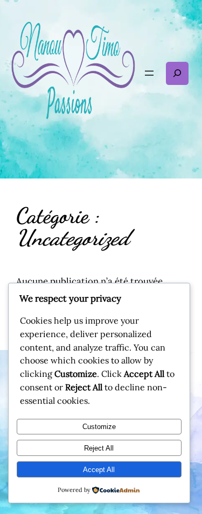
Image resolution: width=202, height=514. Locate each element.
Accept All (99, 470)
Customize (99, 427)
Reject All (99, 448)
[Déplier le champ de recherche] (177, 73)
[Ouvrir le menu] (149, 73)
